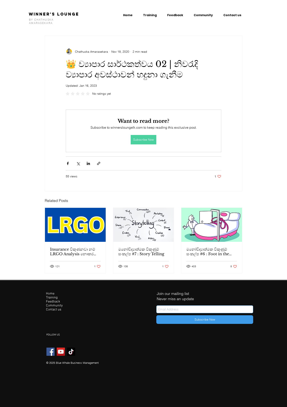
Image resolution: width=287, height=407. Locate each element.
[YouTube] (61, 352)
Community (54, 306)
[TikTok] (71, 352)
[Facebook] (50, 352)
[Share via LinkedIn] (88, 163)
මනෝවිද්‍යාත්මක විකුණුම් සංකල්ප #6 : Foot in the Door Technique (207, 251)
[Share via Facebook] (68, 163)
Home (50, 294)
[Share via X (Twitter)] (78, 163)
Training (52, 298)
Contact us (53, 310)
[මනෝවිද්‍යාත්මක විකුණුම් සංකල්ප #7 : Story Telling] (143, 225)
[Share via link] (99, 163)
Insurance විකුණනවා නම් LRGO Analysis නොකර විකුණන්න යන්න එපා (72, 251)
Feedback (53, 302)
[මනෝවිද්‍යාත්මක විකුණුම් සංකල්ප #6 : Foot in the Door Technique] (211, 225)
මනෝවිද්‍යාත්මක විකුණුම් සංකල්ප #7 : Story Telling (141, 251)
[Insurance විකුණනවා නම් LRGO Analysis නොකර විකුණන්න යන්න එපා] (75, 225)
